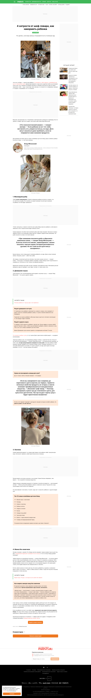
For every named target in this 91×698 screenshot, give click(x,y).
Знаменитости (33, 4)
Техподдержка (45, 673)
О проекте (28, 669)
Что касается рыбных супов (20, 335)
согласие (37, 654)
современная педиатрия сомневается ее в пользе (27, 553)
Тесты (47, 4)
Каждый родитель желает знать (31, 618)
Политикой (36, 655)
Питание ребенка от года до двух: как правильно (26, 302)
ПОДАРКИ (67, 4)
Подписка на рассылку (37, 652)
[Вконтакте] (43, 667)
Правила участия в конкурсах (58, 669)
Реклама (34, 669)
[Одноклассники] (47, 667)
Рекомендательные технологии (48, 671)
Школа (49, 1)
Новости (28, 1)
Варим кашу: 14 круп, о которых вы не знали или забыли (28, 577)
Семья (44, 1)
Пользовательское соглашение (43, 669)
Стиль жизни (26, 4)
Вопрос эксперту (53, 4)
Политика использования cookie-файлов (32, 671)
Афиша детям (61, 4)
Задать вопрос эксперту (62, 671)
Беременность (36, 1)
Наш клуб (55, 1)
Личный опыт (41, 4)
